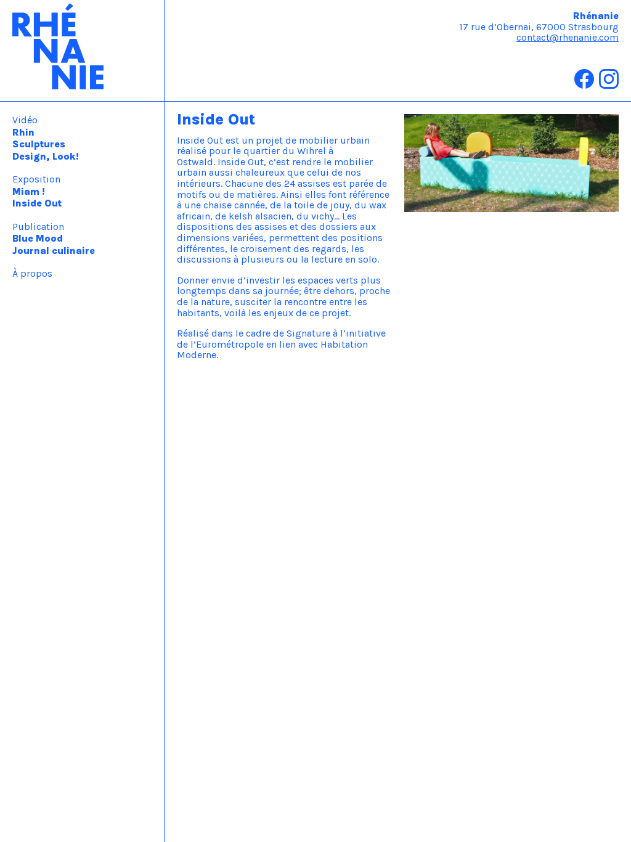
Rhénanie (82, 50)
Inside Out (37, 203)
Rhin (23, 132)
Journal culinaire (53, 250)
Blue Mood (37, 238)
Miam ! (28, 191)
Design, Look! (45, 156)
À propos (32, 273)
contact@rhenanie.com (567, 37)
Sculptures (38, 144)
